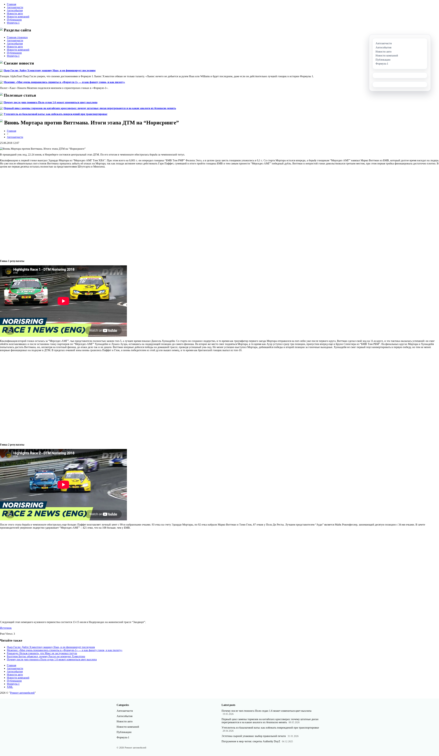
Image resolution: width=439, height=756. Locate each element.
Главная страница (17, 37)
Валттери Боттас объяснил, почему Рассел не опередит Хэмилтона (46, 656)
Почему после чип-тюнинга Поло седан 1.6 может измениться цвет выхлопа (50, 102)
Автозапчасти (15, 7)
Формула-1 (13, 22)
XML (10, 686)
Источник (6, 627)
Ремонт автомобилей (22, 692)
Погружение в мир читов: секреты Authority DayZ (251, 741)
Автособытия (15, 10)
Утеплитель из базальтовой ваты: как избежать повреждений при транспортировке (55, 114)
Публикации (14, 19)
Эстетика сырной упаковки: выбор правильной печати (254, 736)
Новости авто (15, 13)
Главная (11, 4)
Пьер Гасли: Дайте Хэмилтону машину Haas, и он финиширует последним (50, 70)
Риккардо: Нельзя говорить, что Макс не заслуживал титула (42, 653)
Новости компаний (18, 16)
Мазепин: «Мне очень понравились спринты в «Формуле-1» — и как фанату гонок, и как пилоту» (64, 82)
